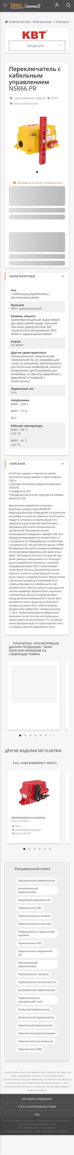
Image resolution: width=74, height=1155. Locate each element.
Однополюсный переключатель (36, 880)
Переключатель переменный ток (35, 953)
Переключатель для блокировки (37, 1033)
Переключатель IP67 (30, 908)
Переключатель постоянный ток (37, 982)
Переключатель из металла (34, 916)
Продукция (35, 45)
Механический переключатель (36, 1017)
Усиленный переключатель (34, 1009)
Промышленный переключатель (27, 964)
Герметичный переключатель (35, 1025)
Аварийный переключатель (34, 900)
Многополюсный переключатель (28, 890)
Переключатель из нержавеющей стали (30, 999)
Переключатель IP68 (30, 1049)
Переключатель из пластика (34, 924)
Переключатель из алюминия (35, 1041)
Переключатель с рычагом (33, 974)
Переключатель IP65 (30, 943)
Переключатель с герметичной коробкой (36, 933)
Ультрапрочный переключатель (36, 990)
